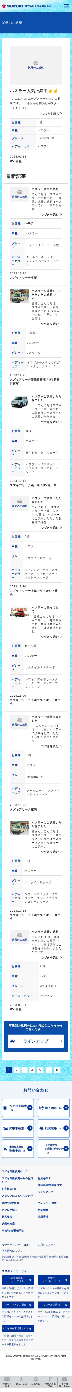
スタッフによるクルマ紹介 (17, 1195)
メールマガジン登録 (15, 1304)
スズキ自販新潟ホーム (15, 1171)
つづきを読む (50, 113)
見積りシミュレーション (51, 1279)
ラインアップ (45, 1192)
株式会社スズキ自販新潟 (38, 6)
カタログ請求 (9, 1209)
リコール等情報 (51, 1304)
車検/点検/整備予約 (13, 1230)
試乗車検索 (8, 1223)
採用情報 (43, 1216)
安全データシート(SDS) (16, 1244)
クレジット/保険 (47, 1202)
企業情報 (43, 1209)
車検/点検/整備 (10, 1202)
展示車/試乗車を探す (50, 1185)
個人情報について (12, 1250)
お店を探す (44, 1178)
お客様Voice (9, 1188)
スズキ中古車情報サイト (15, 1328)
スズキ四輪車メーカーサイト (15, 1279)
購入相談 (7, 1216)
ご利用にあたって (48, 1244)
